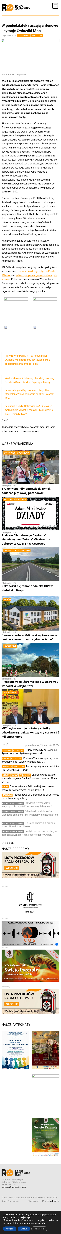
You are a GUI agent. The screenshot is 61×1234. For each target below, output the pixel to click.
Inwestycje (10, 550)
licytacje (50, 427)
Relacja (14, 775)
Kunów (7, 599)
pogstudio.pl (53, 1201)
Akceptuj (9, 1229)
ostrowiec (7, 431)
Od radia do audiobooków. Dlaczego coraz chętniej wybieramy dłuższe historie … (30, 815)
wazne (35, 431)
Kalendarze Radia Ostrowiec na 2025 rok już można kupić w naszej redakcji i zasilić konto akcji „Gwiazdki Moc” (29, 410)
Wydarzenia (37, 36)
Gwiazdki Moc (24, 36)
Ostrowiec (9, 453)
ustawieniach (38, 1223)
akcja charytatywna (18, 427)
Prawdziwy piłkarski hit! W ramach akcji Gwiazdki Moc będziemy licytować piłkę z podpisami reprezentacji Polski (27, 359)
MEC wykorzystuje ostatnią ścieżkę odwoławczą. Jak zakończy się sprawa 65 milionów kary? (30, 732)
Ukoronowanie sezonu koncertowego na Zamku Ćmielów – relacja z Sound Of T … (30, 778)
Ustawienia (39, 1229)
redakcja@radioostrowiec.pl (14, 1187)
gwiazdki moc (37, 427)
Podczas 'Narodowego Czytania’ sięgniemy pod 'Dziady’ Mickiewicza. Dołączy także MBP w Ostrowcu (26, 539)
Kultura (8, 499)
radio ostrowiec (22, 431)
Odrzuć (24, 1229)
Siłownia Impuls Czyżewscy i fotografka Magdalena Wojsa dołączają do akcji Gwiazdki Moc (29, 394)
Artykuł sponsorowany (12, 803)
